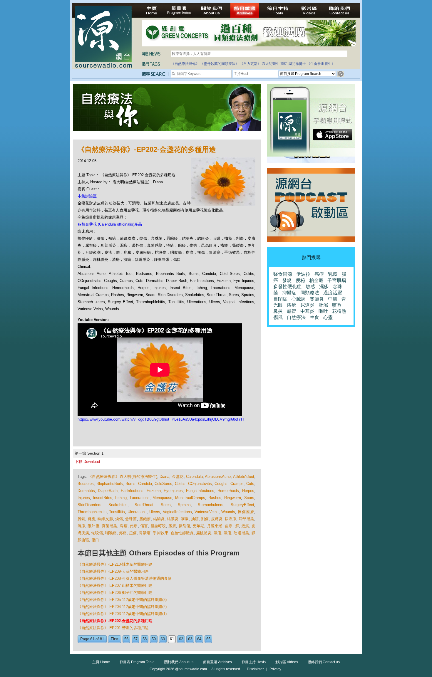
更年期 (199, 526)
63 (190, 639)
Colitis (180, 483)
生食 (314, 317)
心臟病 (299, 298)
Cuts (250, 483)
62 (181, 639)
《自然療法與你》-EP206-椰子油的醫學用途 (115, 592)
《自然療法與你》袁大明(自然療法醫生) (122, 476)
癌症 (283, 64)
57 (135, 639)
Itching (121, 497)
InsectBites (102, 497)
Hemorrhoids (228, 490)
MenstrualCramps (190, 497)
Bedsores (86, 483)
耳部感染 (246, 519)
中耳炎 (307, 311)
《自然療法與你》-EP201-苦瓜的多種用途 (113, 628)
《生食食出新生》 (321, 64)
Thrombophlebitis (92, 512)
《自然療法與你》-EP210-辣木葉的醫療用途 (115, 564)
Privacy (275, 669)
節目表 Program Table (137, 662)
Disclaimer (255, 669)
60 (163, 639)
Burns (130, 483)
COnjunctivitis (200, 483)
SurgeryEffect (242, 505)
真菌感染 (109, 526)
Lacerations (140, 497)
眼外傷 (93, 526)
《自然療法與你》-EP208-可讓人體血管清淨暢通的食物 (125, 578)
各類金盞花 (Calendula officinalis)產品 (110, 224)
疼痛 (123, 533)
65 (208, 639)
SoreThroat (144, 505)
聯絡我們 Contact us (324, 662)
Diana (164, 476)
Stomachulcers (210, 505)
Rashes (214, 497)
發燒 (287, 280)
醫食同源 (282, 274)
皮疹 (228, 526)
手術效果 (160, 533)
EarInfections (132, 490)
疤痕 (245, 526)
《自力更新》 (250, 64)
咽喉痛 (111, 533)
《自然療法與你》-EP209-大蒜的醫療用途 (113, 571)
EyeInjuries (173, 490)
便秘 (300, 280)
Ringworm (232, 497)
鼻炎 (278, 311)
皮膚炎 (216, 519)
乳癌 (332, 274)
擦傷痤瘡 (246, 512)
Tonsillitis (117, 512)
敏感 (310, 286)
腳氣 (81, 519)
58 (145, 639)
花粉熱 (339, 311)
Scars (249, 497)
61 (172, 639)
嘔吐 (323, 311)
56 (126, 639)
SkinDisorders (89, 505)
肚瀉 (323, 305)
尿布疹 (230, 519)
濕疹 (81, 526)
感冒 (291, 311)
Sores (166, 505)
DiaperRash (108, 490)
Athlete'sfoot (243, 476)
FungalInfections (200, 490)
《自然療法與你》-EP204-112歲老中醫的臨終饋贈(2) (122, 606)
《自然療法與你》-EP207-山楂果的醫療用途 (115, 585)
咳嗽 (184, 519)
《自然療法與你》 (185, 64)
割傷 (205, 519)
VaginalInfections (177, 512)
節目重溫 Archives (217, 662)
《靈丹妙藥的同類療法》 (219, 64)
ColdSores (163, 483)
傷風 (278, 317)
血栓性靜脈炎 (182, 533)
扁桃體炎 (203, 533)
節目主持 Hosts (254, 662)
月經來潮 (214, 526)
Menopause (162, 497)
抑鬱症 (289, 292)
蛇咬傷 (97, 533)
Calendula (194, 476)
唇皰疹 (145, 519)
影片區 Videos (286, 662)
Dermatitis (86, 490)
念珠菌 (131, 519)
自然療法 (296, 317)
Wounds (228, 512)
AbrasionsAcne (218, 476)
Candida (145, 483)
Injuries (84, 497)
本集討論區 (87, 196)
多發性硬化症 (287, 286)
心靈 (328, 317)
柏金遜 (316, 280)
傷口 (95, 540)
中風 (332, 298)
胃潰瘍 (144, 533)
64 (199, 639)
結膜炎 (172, 519)
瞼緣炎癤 (105, 519)
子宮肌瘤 (336, 280)
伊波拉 (303, 274)
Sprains (184, 505)
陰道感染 (241, 533)
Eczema (154, 490)
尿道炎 (307, 305)
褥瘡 (91, 519)
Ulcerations (137, 512)
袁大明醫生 (270, 64)
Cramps (237, 483)
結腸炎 (159, 519)
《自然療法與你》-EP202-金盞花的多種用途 (115, 621)
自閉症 (280, 298)
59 (154, 639)
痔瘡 (123, 526)
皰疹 (134, 526)
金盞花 (178, 476)
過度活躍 (332, 292)
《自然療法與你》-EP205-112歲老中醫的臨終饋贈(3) (122, 599)
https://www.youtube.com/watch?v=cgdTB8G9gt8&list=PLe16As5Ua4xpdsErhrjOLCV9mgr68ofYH (161, 419)
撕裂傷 (184, 526)
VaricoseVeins (207, 512)
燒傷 (119, 519)
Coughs (221, 483)
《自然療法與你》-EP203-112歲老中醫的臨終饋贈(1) (122, 614)
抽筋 (195, 519)
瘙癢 (172, 526)
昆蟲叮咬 (158, 526)
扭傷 (133, 533)
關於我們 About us (178, 662)
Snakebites (118, 505)
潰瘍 (217, 533)
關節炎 (317, 298)
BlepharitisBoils (109, 483)
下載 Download (87, 461)
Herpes (248, 490)
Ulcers (154, 512)
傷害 (144, 526)
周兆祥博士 (297, 64)
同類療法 (309, 292)
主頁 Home (101, 662)
